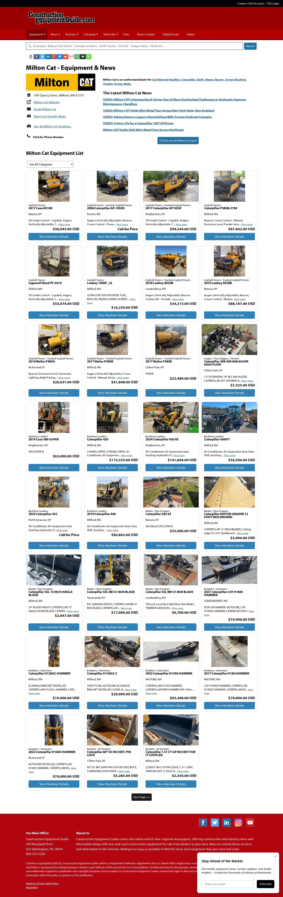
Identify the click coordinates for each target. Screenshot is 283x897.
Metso (209, 79)
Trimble (108, 84)
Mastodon (32, 887)
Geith (200, 79)
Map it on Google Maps (50, 116)
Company (89, 34)
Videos (191, 34)
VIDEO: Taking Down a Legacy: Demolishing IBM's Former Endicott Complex (157, 117)
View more (64, 224)
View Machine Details (54, 236)
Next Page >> (141, 797)
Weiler (127, 84)
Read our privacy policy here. (42, 883)
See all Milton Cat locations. (52, 126)
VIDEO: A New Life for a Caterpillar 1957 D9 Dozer (138, 123)
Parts (126, 34)
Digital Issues (171, 34)
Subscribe (109, 34)
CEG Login (273, 3)
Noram (219, 79)
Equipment (36, 34)
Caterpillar (188, 79)
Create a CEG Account (250, 3)
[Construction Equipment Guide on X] (216, 825)
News (54, 34)
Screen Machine (235, 79)
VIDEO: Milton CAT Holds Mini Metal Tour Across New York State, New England (158, 110)
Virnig (118, 84)
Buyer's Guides (146, 34)
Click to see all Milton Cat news (178, 140)
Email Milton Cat (45, 109)
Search (250, 46)
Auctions (70, 34)
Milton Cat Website (47, 102)
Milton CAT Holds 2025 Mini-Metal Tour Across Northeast (143, 130)
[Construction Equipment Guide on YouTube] (251, 825)
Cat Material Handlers (166, 79)
